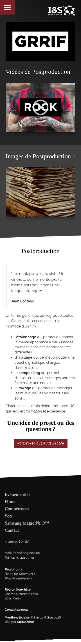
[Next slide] (68, 110)
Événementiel (17, 494)
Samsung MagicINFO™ (27, 523)
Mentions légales (17, 617)
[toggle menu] (7, 7)
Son (8, 515)
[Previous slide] (12, 110)
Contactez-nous (16, 609)
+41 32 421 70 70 (22, 557)
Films (10, 501)
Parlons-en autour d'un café (40, 443)
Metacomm (25, 622)
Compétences (17, 508)
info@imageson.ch (26, 553)
